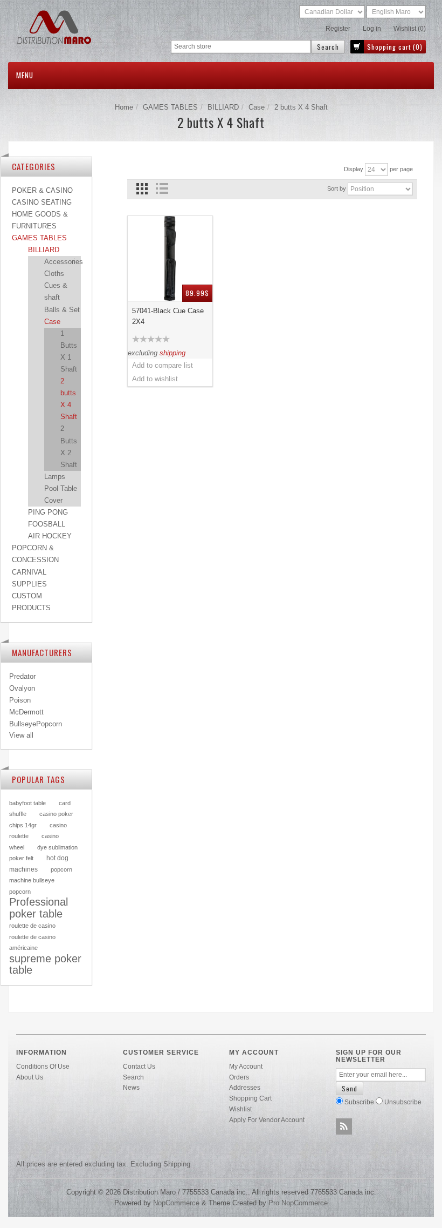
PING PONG (48, 512)
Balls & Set (62, 310)
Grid (142, 188)
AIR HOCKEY (50, 536)
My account (246, 1066)
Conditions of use (43, 1066)
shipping (172, 353)
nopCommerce (176, 1203)
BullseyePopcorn (35, 724)
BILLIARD (223, 107)
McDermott (26, 712)
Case (256, 107)
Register (338, 28)
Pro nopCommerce (298, 1203)
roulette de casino (32, 925)
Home (124, 107)
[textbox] (241, 46)
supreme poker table (45, 964)
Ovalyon (22, 688)
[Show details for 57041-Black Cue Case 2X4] (170, 258)
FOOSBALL (46, 524)
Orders (239, 1077)
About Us (29, 1077)
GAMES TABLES (170, 107)
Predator (22, 676)
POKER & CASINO (42, 190)
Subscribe (359, 1101)
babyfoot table (27, 803)
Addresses (244, 1087)
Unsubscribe (403, 1101)
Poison (20, 700)
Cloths (54, 273)
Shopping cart (250, 1098)
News (131, 1087)
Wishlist (240, 1108)
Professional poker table (38, 908)
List (162, 188)
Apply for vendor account (267, 1119)
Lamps (54, 477)
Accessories (63, 262)
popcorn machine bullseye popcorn (40, 880)
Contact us (139, 1066)
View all (21, 735)
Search (133, 1077)
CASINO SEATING (42, 202)
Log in (372, 28)
